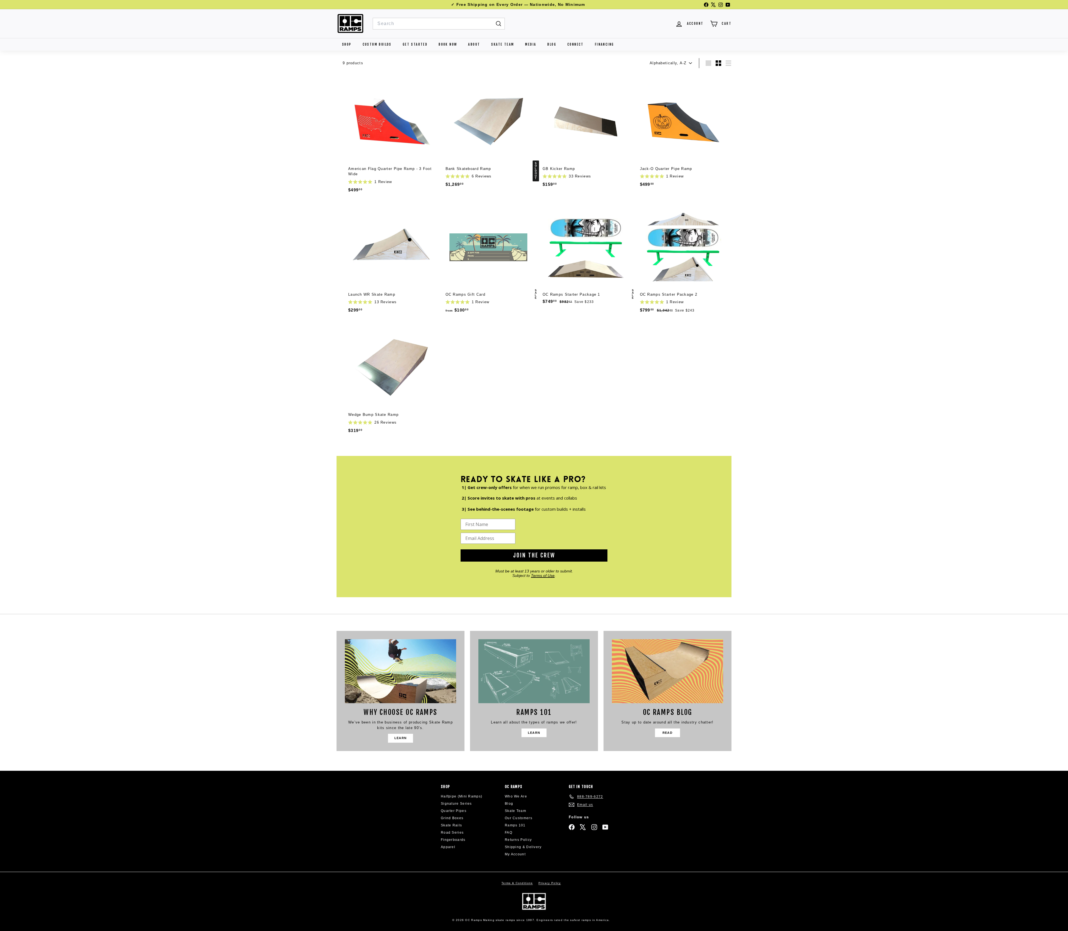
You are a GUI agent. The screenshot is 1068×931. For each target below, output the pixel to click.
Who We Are (516, 796)
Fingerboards (453, 840)
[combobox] (439, 23)
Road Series (452, 832)
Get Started (415, 44)
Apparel (448, 847)
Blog (551, 44)
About (474, 44)
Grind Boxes (452, 818)
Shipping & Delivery (523, 847)
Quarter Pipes (453, 811)
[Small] (718, 63)
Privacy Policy (549, 883)
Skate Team (502, 44)
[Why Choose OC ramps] (400, 671)
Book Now (448, 44)
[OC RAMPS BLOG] (667, 671)
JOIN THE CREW (534, 555)
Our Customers (518, 818)
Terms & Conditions (517, 883)
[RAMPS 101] (534, 671)
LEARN (400, 738)
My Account (515, 854)
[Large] (708, 63)
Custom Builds (377, 44)
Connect (575, 44)
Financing (604, 44)
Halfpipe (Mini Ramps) (461, 796)
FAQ (508, 832)
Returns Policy (518, 840)
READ (667, 732)
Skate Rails (451, 825)
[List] (728, 63)
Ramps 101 (515, 825)
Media (530, 44)
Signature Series (456, 804)
